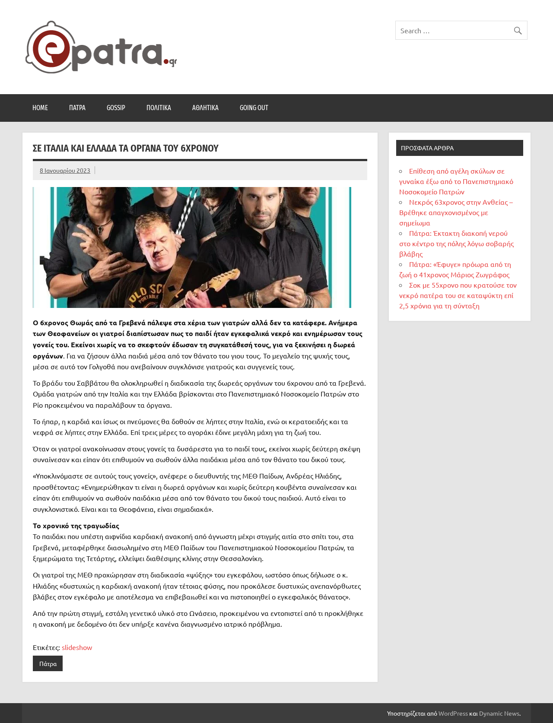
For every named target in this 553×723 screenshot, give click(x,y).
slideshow (77, 647)
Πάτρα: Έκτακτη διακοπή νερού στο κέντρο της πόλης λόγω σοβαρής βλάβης (456, 243)
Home (40, 108)
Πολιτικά (158, 108)
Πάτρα (77, 108)
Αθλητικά (205, 108)
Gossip (116, 108)
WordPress (453, 713)
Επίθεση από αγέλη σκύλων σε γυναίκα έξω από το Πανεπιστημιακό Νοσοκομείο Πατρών (456, 181)
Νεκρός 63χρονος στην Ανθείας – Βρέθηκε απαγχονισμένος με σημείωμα (456, 212)
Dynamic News (499, 713)
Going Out (254, 108)
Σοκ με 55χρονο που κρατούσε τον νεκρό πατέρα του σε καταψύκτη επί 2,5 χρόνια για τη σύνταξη (458, 295)
